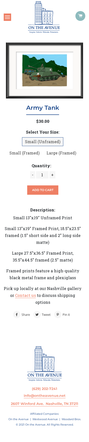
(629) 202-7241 (44, 389)
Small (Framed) (24, 152)
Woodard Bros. (71, 419)
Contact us (25, 295)
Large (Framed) (61, 152)
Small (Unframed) (42, 141)
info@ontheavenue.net (45, 395)
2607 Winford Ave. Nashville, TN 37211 (44, 403)
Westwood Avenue (45, 419)
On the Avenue (18, 419)
